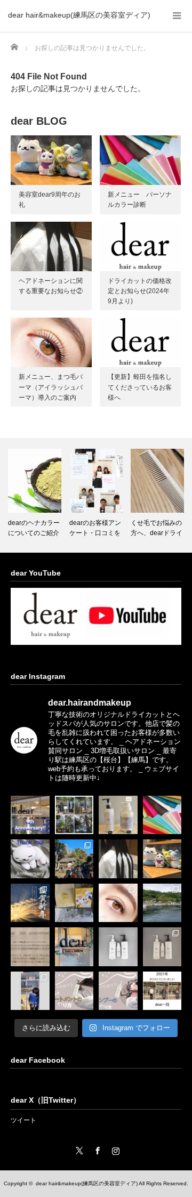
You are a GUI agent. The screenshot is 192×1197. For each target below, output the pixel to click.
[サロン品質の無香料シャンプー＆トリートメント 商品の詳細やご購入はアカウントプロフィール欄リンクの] (162, 946)
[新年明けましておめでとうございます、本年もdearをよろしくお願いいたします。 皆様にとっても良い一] (74, 858)
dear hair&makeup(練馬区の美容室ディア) (79, 15)
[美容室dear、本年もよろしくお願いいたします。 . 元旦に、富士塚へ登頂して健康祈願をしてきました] (30, 903)
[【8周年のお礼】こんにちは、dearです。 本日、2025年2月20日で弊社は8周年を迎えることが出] (30, 858)
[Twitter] (78, 1149)
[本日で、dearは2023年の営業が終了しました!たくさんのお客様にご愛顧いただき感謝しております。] (74, 903)
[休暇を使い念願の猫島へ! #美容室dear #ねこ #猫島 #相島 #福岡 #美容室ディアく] (162, 903)
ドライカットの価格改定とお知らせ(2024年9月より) (140, 291)
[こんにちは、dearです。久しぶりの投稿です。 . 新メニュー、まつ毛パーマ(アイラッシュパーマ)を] (118, 903)
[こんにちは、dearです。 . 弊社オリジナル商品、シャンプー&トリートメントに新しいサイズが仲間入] (118, 815)
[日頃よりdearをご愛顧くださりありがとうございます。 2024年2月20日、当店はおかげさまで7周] (162, 858)
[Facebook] (96, 1149)
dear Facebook (38, 1060)
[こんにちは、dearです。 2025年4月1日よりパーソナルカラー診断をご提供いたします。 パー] (162, 815)
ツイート (23, 1120)
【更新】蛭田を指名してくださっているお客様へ (140, 387)
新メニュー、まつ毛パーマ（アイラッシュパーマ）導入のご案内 (51, 387)
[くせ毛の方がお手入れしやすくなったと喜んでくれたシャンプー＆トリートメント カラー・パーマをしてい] (118, 946)
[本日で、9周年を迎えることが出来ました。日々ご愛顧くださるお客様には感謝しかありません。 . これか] (30, 815)
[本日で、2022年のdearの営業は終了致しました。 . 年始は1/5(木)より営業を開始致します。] (74, 946)
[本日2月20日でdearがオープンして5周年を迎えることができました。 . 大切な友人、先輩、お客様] (30, 991)
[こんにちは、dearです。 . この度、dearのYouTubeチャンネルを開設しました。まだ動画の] (118, 991)
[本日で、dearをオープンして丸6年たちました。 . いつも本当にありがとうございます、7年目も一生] (30, 946)
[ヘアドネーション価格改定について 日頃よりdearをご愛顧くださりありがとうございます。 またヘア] (118, 858)
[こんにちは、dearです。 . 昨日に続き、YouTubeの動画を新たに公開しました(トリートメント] (74, 991)
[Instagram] (114, 1149)
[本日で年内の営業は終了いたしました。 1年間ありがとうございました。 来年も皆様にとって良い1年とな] (162, 991)
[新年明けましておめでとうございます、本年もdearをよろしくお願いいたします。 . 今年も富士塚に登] (74, 815)
